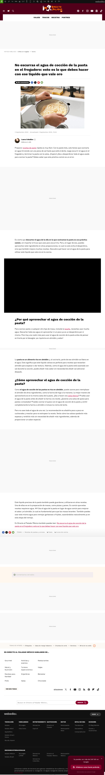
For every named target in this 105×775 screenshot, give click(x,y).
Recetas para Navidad (10, 675)
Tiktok (101, 10)
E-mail (42, 82)
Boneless (73, 645)
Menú (3, 10)
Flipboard (38, 82)
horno (34, 51)
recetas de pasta (29, 148)
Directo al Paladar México (52, 754)
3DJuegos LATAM (22, 754)
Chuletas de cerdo (61, 645)
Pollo (7, 681)
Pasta (50, 532)
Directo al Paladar (50, 726)
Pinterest (78, 10)
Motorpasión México (65, 754)
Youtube (92, 10)
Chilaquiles (28, 645)
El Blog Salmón (94, 725)
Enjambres (25, 674)
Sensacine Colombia (36, 760)
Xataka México (10, 753)
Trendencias (79, 725)
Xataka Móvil (9, 728)
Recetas (55, 17)
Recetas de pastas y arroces (35, 532)
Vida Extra (22, 728)
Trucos (45, 17)
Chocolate (42, 681)
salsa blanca (73, 395)
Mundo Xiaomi (10, 740)
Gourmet (8, 661)
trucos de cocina (62, 532)
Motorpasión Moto (65, 729)
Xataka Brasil (9, 757)
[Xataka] (1, 1)
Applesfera (8, 732)
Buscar (13, 10)
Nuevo (8, 10)
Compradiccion (80, 732)
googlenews (96, 10)
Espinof (35, 728)
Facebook (82, 10)
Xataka (7, 725)
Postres (66, 17)
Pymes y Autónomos (93, 729)
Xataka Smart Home (9, 736)
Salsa (23, 681)
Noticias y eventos (25, 662)
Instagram (87, 10)
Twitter (35, 82)
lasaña (67, 329)
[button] (28, 139)
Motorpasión (65, 725)
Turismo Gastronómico (27, 668)
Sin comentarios (23, 82)
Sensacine (36, 725)
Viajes (37, 17)
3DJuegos (22, 725)
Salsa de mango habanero (43, 645)
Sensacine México (36, 754)
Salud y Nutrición (8, 668)
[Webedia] (10, 714)
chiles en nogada (23, 51)
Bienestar (41, 674)
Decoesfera (79, 728)
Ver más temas (11, 689)
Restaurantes (43, 661)
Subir (94, 714)
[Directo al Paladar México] (52, 8)
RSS (84, 689)
